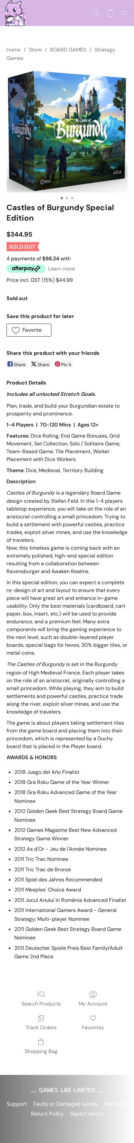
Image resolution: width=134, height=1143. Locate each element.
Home (13, 49)
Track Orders (41, 1027)
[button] (15, 13)
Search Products (41, 1003)
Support (17, 1103)
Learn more (61, 268)
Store (35, 49)
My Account (93, 1003)
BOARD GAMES (68, 49)
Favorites (93, 1027)
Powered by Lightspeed (67, 1125)
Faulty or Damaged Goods (66, 1103)
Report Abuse (86, 1113)
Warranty (115, 1103)
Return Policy (47, 1113)
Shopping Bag (41, 1051)
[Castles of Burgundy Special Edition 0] (67, 131)
